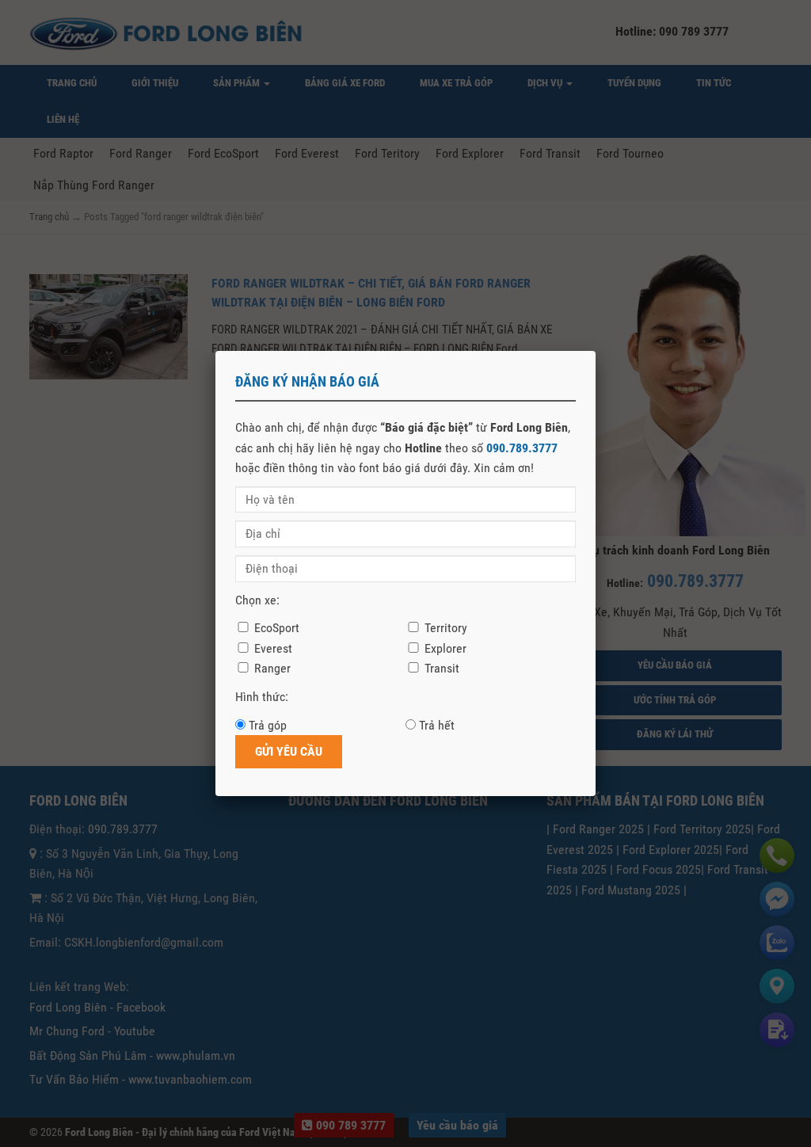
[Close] (595, 351)
